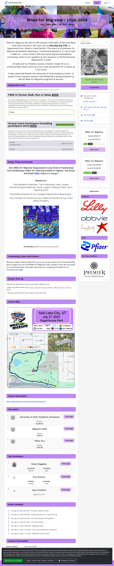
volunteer (94, 87)
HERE (20, 270)
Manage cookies (68, 561)
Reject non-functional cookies (40, 561)
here (68, 194)
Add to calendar (89, 101)
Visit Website (88, 115)
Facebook (87, 121)
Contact (87, 3)
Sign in (97, 3)
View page (69, 417)
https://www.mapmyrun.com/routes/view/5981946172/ (26, 401)
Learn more (94, 149)
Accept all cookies (13, 561)
